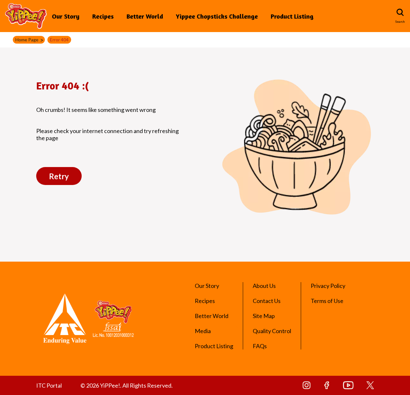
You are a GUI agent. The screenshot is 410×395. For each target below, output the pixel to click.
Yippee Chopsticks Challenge (217, 16)
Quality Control (272, 330)
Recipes (103, 16)
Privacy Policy (328, 285)
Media (203, 330)
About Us (264, 285)
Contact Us (267, 300)
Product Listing (292, 16)
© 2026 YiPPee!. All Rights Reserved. (126, 385)
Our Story (65, 16)
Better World (145, 16)
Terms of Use (327, 300)
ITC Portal (49, 385)
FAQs (260, 345)
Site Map (264, 315)
